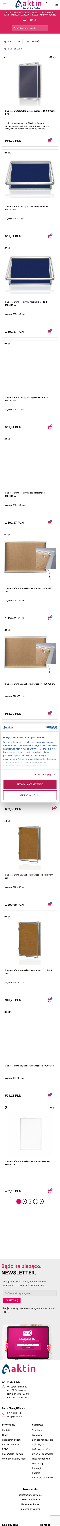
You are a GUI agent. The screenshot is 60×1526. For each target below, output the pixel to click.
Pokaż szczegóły (42, 774)
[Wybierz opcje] (51, 141)
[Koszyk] (56, 5)
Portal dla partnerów (43, 1477)
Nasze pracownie (41, 1458)
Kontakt (6, 1430)
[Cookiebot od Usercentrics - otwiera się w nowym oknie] (44, 727)
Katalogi (36, 1468)
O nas (5, 1435)
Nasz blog (37, 1463)
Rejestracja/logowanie (30, 1494)
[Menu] (4, 5)
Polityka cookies (10, 1444)
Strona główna (13, 13)
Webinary (37, 1435)
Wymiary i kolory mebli (14, 1458)
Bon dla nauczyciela (42, 1439)
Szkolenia (37, 1430)
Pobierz (36, 1472)
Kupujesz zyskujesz (30, 1509)
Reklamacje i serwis (12, 1453)
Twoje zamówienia (30, 1499)
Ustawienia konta (30, 1504)
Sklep (26, 13)
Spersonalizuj (28, 795)
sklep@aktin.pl (14, 1416)
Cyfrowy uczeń (40, 1444)
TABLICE (35, 13)
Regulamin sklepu (11, 1439)
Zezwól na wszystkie (30, 784)
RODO (5, 1449)
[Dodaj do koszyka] (51, 236)
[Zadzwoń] (47, 5)
